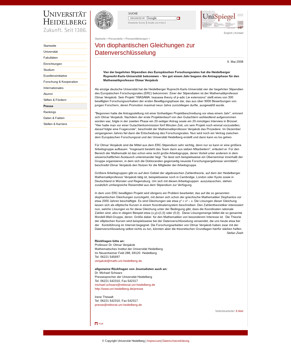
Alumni (48, 94)
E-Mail (239, 311)
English (228, 33)
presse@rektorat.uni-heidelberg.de (118, 304)
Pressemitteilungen (136, 39)
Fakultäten (50, 57)
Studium (49, 69)
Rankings (49, 112)
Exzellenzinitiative (55, 75)
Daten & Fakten (54, 118)
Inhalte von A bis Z (157, 23)
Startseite (49, 45)
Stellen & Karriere (55, 124)
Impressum (154, 340)
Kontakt (239, 33)
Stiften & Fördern (54, 100)
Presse (48, 106)
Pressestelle (115, 39)
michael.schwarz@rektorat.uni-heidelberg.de (125, 284)
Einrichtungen (52, 63)
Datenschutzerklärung (175, 340)
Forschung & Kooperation (60, 81)
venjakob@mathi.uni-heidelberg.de (118, 260)
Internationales (53, 88)
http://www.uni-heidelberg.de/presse (119, 288)
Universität (50, 51)
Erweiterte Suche (136, 23)
